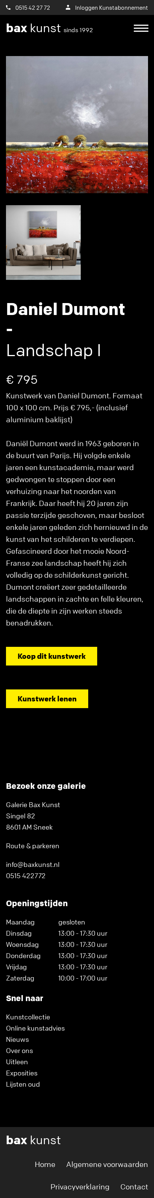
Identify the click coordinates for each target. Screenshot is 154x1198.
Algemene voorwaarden (107, 1164)
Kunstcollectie (28, 1017)
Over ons (19, 1050)
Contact (134, 1186)
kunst (49, 28)
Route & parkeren (32, 846)
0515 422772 (26, 875)
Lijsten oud (23, 1084)
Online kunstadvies (35, 1028)
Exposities (21, 1073)
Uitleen (17, 1061)
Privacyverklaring (80, 1186)
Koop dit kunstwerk (52, 656)
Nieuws (17, 1039)
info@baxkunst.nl (32, 864)
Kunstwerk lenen (47, 698)
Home (45, 1164)
